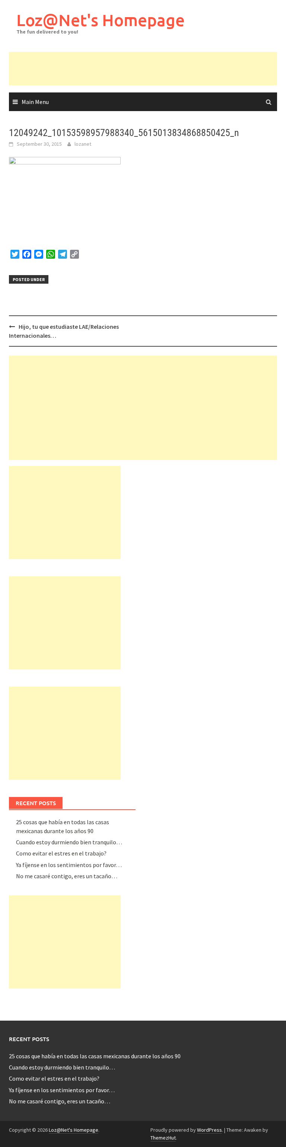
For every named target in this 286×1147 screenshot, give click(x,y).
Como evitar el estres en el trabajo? (61, 853)
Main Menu (35, 101)
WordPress (209, 1129)
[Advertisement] (144, 68)
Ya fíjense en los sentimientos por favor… (69, 865)
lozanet (82, 144)
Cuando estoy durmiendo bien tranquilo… (69, 842)
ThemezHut (163, 1137)
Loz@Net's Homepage (100, 20)
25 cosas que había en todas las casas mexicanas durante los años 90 (95, 1056)
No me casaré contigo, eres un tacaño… (66, 876)
